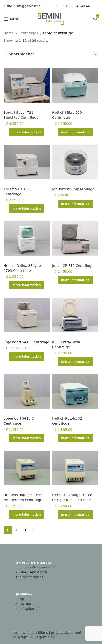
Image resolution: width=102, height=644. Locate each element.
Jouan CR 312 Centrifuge (72, 266)
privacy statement (66, 633)
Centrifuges (29, 33)
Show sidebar (21, 54)
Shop (19, 599)
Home (9, 33)
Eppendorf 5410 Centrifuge (26, 342)
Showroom (24, 604)
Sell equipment (28, 609)
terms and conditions (30, 633)
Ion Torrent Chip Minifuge (73, 189)
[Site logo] (51, 19)
